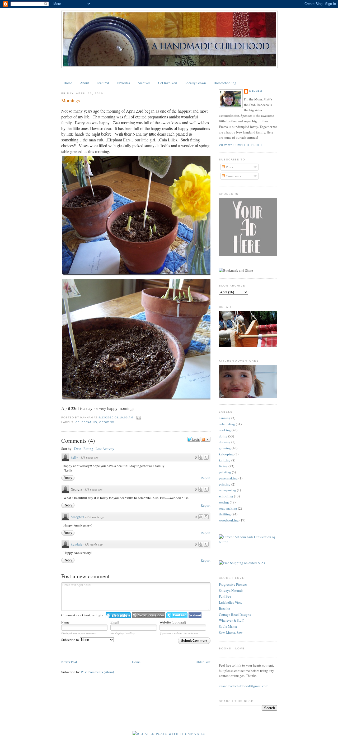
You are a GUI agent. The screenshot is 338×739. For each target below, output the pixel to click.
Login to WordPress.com (148, 615)
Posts (229, 167)
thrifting (225, 514)
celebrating (86, 422)
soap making (228, 508)
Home (68, 82)
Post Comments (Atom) (97, 671)
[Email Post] (138, 417)
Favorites (123, 82)
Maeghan (77, 516)
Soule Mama (228, 626)
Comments (233, 176)
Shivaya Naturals (231, 590)
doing (223, 436)
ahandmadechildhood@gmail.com (243, 685)
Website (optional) (172, 622)
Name (65, 622)
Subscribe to (70, 639)
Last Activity (105, 448)
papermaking (228, 478)
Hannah (255, 91)
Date (77, 448)
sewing (224, 502)
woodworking (229, 520)
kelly (74, 457)
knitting (225, 460)
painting (225, 472)
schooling (226, 496)
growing (106, 422)
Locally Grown (195, 82)
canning (225, 417)
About (84, 82)
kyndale (76, 544)
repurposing (227, 490)
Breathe (224, 608)
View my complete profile (242, 145)
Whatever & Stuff (231, 620)
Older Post (203, 661)
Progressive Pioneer (233, 584)
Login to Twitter (176, 615)
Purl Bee (225, 596)
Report (205, 477)
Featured (103, 82)
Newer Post (69, 661)
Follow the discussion (205, 439)
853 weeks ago (89, 457)
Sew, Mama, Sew (230, 632)
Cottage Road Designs (235, 614)
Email (114, 622)
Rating (88, 448)
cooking (225, 430)
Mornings (70, 100)
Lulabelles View (230, 602)
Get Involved (167, 82)
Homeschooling (225, 82)
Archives (144, 82)
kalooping (226, 454)
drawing (225, 442)
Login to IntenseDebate (118, 615)
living (223, 466)
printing (225, 484)
